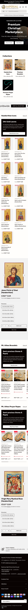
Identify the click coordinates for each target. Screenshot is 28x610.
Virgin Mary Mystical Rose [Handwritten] (12, 500)
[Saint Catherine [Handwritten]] (7, 215)
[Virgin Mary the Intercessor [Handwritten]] (7, 191)
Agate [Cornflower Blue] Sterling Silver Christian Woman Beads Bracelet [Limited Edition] (6, 388)
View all (25, 115)
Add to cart (18, 325)
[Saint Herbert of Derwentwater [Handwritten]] (7, 144)
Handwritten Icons (8, 73)
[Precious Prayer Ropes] (8, 85)
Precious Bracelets (20, 73)
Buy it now (14, 329)
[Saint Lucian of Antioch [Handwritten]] (21, 191)
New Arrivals (9, 42)
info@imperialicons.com (11, 562)
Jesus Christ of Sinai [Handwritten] (9, 291)
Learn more (17, 2)
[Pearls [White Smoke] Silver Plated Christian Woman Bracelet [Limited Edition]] (19, 375)
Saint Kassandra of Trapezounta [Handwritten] (6, 249)
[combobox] (14, 11)
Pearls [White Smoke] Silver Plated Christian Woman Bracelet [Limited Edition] (19, 387)
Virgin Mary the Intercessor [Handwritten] (5, 202)
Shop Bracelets (14, 365)
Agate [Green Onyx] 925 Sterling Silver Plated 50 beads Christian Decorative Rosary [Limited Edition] (6, 449)
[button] (23, 7)
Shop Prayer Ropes (14, 426)
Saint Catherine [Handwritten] (5, 225)
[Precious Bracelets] (20, 64)
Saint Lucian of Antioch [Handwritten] (20, 201)
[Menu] (25, 7)
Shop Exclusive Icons (14, 133)
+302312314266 (21, 573)
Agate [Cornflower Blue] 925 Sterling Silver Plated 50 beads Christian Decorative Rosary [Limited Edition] (19, 449)
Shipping (8, 298)
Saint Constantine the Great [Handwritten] (20, 178)
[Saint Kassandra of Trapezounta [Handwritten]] (7, 238)
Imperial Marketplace (8, 605)
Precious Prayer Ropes (8, 93)
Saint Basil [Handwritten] (4, 178)
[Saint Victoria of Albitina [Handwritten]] (21, 215)
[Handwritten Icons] (8, 64)
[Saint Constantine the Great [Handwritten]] (21, 168)
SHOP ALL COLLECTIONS (11, 106)
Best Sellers (19, 42)
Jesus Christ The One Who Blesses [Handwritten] (20, 155)
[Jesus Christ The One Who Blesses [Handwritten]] (21, 144)
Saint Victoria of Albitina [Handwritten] (20, 225)
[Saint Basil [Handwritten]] (7, 168)
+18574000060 (5, 571)
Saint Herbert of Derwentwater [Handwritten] (5, 155)
